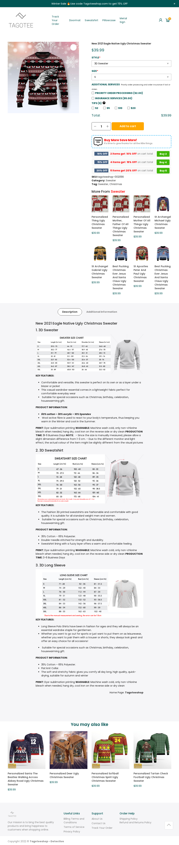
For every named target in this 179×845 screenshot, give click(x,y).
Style (96, 57)
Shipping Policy (129, 819)
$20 (133, 108)
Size (95, 71)
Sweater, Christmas (110, 184)
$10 (120, 108)
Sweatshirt (91, 20)
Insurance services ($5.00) (113, 98)
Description (69, 312)
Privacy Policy (72, 831)
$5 (108, 108)
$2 (96, 108)
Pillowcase (109, 20)
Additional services (106, 84)
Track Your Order (55, 20)
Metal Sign (123, 20)
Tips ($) (98, 103)
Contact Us (98, 823)
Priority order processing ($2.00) (119, 93)
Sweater (111, 180)
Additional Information (101, 312)
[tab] (70, 311)
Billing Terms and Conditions (74, 820)
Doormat (75, 20)
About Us (97, 819)
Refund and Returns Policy (135, 822)
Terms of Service (74, 827)
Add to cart (128, 126)
